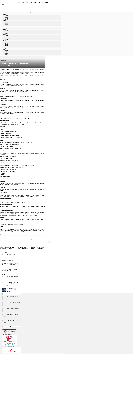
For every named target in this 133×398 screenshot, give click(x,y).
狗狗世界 (6, 30)
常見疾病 (6, 22)
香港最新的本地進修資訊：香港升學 (9, 329)
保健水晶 (6, 25)
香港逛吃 (6, 18)
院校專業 (6, 35)
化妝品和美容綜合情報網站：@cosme (9, 341)
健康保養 (23, 2)
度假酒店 (6, 15)
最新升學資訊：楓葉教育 (7, 334)
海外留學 (6, 39)
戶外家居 (6, 28)
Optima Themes (11, 353)
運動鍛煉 (6, 44)
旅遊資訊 (19, 2)
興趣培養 (39, 2)
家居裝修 (27, 2)
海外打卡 (6, 19)
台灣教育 (8, 38)
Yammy (12, 65)
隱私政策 (6, 50)
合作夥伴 (6, 53)
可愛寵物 (31, 2)
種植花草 (6, 45)
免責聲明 (6, 51)
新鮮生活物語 (2, 4)
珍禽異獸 (6, 33)
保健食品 (6, 23)
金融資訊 (43, 2)
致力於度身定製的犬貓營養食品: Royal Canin (10, 346)
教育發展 (35, 2)
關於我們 (46, 2)
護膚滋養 (6, 24)
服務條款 (6, 54)
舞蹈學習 (6, 43)
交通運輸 (6, 17)
